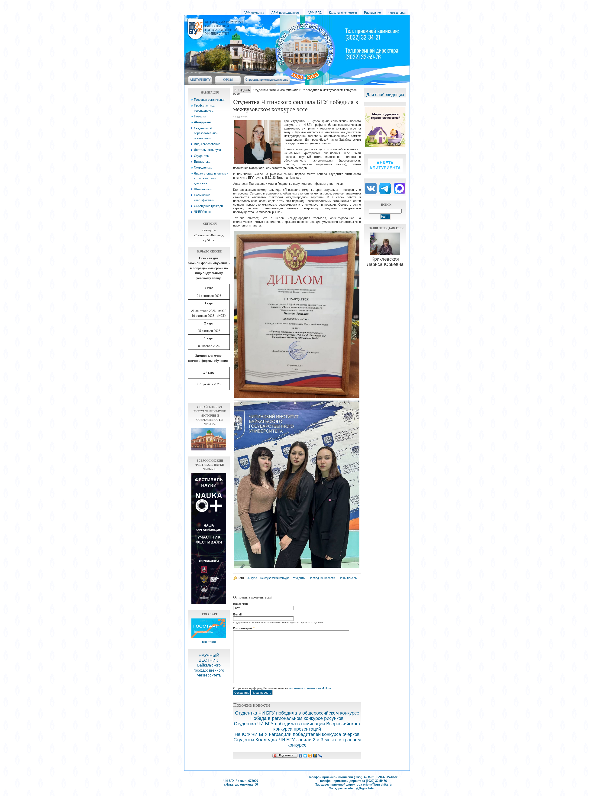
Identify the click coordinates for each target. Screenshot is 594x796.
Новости (200, 116)
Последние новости (322, 578)
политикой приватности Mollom (310, 688)
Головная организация (209, 99)
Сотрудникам (203, 167)
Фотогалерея (397, 12)
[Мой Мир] (315, 756)
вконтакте (209, 642)
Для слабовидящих (385, 94)
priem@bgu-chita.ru (377, 784)
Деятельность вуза (207, 150)
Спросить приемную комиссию (266, 79)
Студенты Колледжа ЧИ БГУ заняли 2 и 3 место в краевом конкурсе (297, 742)
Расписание (372, 12)
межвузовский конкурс (274, 578)
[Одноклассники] (310, 756)
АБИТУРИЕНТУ (200, 79)
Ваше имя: (240, 603)
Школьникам (203, 189)
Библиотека (202, 161)
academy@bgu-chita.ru (361, 788)
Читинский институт (257, 23)
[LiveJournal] (320, 756)
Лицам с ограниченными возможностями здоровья (211, 178)
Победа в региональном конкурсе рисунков (297, 718)
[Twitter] (305, 756)
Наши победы (348, 578)
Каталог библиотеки (343, 12)
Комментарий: (244, 628)
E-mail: (237, 614)
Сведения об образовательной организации (206, 133)
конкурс (252, 578)
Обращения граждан (208, 206)
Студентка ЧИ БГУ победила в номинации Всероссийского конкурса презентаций (297, 726)
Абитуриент (202, 122)
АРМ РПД (315, 12)
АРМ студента (254, 12)
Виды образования (207, 144)
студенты (299, 578)
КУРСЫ (227, 79)
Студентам (201, 156)
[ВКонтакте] (300, 756)
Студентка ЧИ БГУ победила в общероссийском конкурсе (297, 712)
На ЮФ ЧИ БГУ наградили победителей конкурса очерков (297, 734)
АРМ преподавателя (285, 12)
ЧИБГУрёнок (202, 212)
